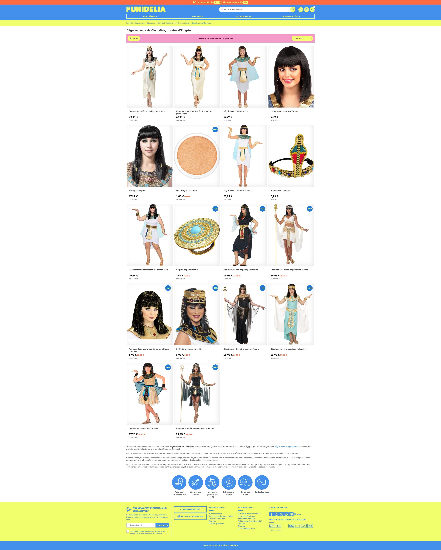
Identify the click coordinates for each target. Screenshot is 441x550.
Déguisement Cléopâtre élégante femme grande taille (194, 112)
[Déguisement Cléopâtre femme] (244, 156)
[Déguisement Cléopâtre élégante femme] (150, 77)
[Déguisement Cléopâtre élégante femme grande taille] (197, 77)
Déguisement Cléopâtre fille (235, 111)
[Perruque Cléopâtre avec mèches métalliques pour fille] (150, 314)
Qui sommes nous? (246, 528)
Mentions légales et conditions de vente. (247, 517)
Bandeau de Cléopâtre (280, 190)
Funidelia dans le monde (249, 513)
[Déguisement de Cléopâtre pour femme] (244, 235)
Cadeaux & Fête (290, 16)
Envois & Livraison (217, 519)
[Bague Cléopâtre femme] (197, 235)
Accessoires (243, 16)
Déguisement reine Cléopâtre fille (143, 428)
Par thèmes (149, 16)
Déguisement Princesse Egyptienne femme (195, 428)
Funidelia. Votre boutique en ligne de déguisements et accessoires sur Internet (146, 9)
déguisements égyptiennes (286, 446)
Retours (212, 521)
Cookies (241, 523)
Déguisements (140, 23)
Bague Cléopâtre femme (187, 270)
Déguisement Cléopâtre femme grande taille (148, 270)
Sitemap (241, 526)
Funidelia (129, 23)
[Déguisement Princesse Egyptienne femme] (197, 394)
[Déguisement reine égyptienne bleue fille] (291, 314)
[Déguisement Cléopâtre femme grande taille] (150, 235)
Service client (192, 509)
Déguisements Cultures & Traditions (160, 23)
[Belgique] (271, 514)
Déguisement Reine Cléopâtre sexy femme (289, 270)
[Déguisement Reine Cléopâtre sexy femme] (291, 235)
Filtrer (135, 38)
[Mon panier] (312, 9)
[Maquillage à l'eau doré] (197, 156)
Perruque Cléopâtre (137, 190)
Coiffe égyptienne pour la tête (189, 349)
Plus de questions (216, 523)
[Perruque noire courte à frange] (291, 77)
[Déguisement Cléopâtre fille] (244, 77)
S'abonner (162, 525)
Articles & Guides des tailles (221, 516)
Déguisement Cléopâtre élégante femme (147, 111)
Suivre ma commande (192, 516)
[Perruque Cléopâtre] (150, 156)
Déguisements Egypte (182, 23)
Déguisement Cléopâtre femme (237, 190)
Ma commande (215, 513)
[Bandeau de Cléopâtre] (291, 156)
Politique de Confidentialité (250, 521)
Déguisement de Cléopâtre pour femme (240, 270)
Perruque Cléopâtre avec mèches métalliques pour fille (149, 350)
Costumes (196, 16)
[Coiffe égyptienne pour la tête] (197, 314)
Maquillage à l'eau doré (186, 190)
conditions (134, 534)
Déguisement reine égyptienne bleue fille (289, 349)
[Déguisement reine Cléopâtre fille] (150, 394)
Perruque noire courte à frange (284, 111)
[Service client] (306, 9)
